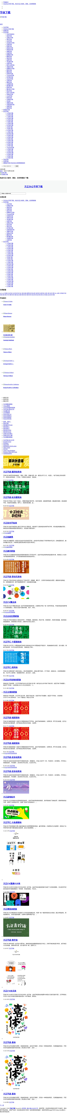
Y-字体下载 (10, 156)
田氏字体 (9, 70)
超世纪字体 (10, 48)
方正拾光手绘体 (10, 523)
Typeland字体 (10, 75)
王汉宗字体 (10, 78)
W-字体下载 (10, 152)
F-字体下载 (10, 121)
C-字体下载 (10, 116)
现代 (25, 294)
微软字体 (9, 82)
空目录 (8, 101)
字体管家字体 (10, 104)
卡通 (48, 293)
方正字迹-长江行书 (8, 440)
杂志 (18, 294)
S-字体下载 (10, 144)
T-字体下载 (10, 145)
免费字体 (5, 30)
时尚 (13, 294)
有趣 (15, 294)
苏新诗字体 (10, 73)
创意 (34, 293)
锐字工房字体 (10, 65)
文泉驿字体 (10, 84)
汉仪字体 (9, 41)
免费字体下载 (29, 293)
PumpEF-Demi (7, 441)
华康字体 (9, 106)
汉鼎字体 (9, 44)
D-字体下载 (10, 118)
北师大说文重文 (7, 433)
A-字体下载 (10, 113)
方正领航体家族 (7, 404)
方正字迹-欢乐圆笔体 (12, 497)
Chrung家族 (6, 406)
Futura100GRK (7, 418)
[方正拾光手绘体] (16, 519)
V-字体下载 (10, 151)
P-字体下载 (10, 139)
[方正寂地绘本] (16, 793)
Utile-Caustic (6, 447)
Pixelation (5, 443)
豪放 (46, 294)
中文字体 (5, 32)
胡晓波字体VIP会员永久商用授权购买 (14, 163)
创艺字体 (9, 36)
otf (0, 293)
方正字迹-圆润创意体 (12, 472)
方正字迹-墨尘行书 (8, 409)
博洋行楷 (5, 423)
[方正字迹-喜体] (16, 1038)
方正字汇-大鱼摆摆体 (12, 822)
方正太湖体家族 (10, 692)
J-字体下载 (10, 128)
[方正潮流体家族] (16, 905)
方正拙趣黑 (8, 537)
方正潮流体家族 (10, 909)
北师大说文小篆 (7, 435)
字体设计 (5, 2)
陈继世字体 (10, 54)
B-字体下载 (10, 115)
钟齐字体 (9, 97)
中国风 (6, 293)
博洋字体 (9, 39)
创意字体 (42, 293)
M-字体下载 (10, 133)
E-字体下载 (10, 120)
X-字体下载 (10, 154)
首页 (1, 24)
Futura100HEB (7, 417)
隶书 (51, 294)
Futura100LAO (7, 414)
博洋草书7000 (7, 430)
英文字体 (5, 111)
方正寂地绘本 (9, 797)
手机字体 (5, 159)
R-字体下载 (10, 142)
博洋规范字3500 (7, 425)
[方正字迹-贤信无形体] (16, 573)
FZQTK (5, 449)
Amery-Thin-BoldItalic (9, 450)
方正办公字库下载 (8, 29)
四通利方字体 (10, 68)
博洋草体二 (6, 428)
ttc (2, 293)
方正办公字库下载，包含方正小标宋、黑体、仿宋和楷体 (19, 3)
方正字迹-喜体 (9, 1042)
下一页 (2, 1105)
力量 (46, 293)
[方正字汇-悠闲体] (16, 663)
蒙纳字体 (9, 56)
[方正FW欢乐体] (16, 987)
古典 (51, 293)
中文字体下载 (15, 293)
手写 (8, 294)
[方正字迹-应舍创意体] (10, 753)
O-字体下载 (10, 137)
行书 (44, 294)
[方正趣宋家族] (7, 547)
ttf (3, 293)
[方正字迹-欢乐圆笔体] (16, 493)
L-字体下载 (10, 132)
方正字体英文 (10, 34)
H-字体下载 (10, 125)
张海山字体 (10, 94)
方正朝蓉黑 (6, 412)
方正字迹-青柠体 (10, 940)
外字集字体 (10, 77)
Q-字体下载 (10, 140)
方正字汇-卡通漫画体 (12, 642)
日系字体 (5, 161)
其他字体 (9, 108)
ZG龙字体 (9, 96)
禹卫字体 (9, 90)
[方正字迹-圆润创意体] (16, 468)
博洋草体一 (6, 426)
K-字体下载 (10, 130)
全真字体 (9, 63)
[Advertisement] (24, 20)
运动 (49, 294)
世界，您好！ (7, 421)
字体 (65, 293)
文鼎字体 (9, 80)
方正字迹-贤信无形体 (12, 577)
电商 (28, 294)
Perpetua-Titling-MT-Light (10, 452)
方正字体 (5, 27)
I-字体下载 (10, 127)
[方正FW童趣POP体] (16, 879)
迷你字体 (9, 58)
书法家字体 (10, 61)
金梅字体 (9, 51)
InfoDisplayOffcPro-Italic (10, 446)
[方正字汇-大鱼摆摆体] (16, 818)
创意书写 (38, 293)
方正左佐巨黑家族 (11, 616)
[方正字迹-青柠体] (16, 936)
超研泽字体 (10, 49)
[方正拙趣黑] (7, 533)
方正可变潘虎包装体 (9, 407)
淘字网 (24, 1108)
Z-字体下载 (10, 157)
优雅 (25, 293)
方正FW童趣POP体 (11, 883)
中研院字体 (10, 99)
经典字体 (9, 46)
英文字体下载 (39, 294)
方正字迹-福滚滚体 (11, 718)
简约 (30, 294)
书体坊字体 (10, 66)
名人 (56, 293)
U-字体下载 (10, 149)
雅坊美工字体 (10, 89)
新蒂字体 (9, 87)
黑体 (54, 294)
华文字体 (9, 224)
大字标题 (61, 293)
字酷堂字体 (10, 103)
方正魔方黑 (6, 411)
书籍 (23, 293)
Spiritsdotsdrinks (7, 453)
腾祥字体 (9, 72)
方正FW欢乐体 (9, 991)
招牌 (10, 294)
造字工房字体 (10, 92)
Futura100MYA (7, 416)
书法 (20, 293)
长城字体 (9, 53)
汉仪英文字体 (10, 42)
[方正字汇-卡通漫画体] (16, 638)
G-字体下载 (10, 123)
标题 (20, 294)
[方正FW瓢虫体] (16, 598)
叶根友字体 (6, 109)
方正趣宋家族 (9, 551)
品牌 (58, 293)
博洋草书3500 (7, 432)
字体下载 (2, 294)
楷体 (23, 294)
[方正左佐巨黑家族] (9, 612)
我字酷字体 (10, 85)
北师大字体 (10, 37)
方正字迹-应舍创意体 (12, 757)
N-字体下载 (10, 135)
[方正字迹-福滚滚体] (16, 714)
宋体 (6, 294)
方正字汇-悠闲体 (10, 667)
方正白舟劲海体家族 (12, 680)
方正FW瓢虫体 (9, 602)
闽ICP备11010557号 (32, 1108)
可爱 (53, 293)
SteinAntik (6, 444)
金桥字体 (9, 60)
